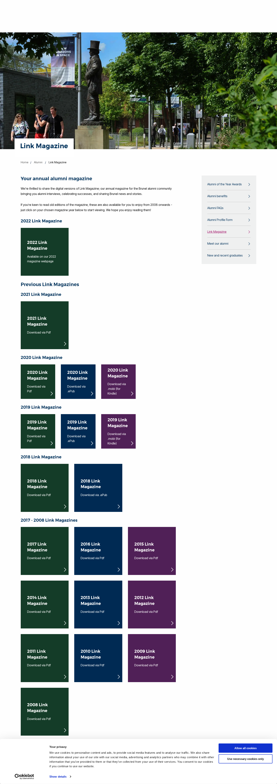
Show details (58, 776)
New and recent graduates (225, 255)
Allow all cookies (245, 748)
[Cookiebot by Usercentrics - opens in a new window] (24, 776)
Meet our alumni (217, 243)
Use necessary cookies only (245, 758)
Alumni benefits (217, 196)
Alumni (38, 162)
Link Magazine (216, 232)
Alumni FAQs (215, 208)
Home (24, 162)
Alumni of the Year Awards (224, 184)
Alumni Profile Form (220, 220)
